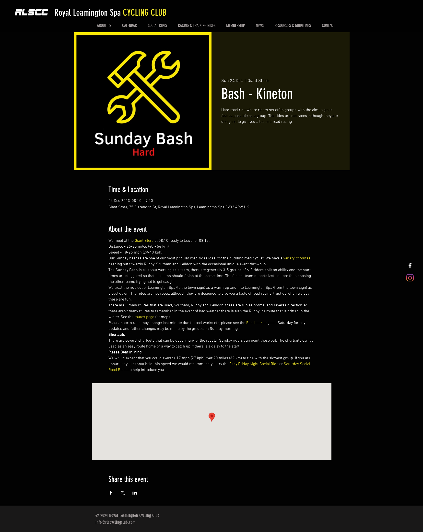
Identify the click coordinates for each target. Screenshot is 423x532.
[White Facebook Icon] (410, 265)
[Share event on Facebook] (110, 493)
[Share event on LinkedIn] (134, 493)
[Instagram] (410, 277)
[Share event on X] (122, 493)
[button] (104, 25)
